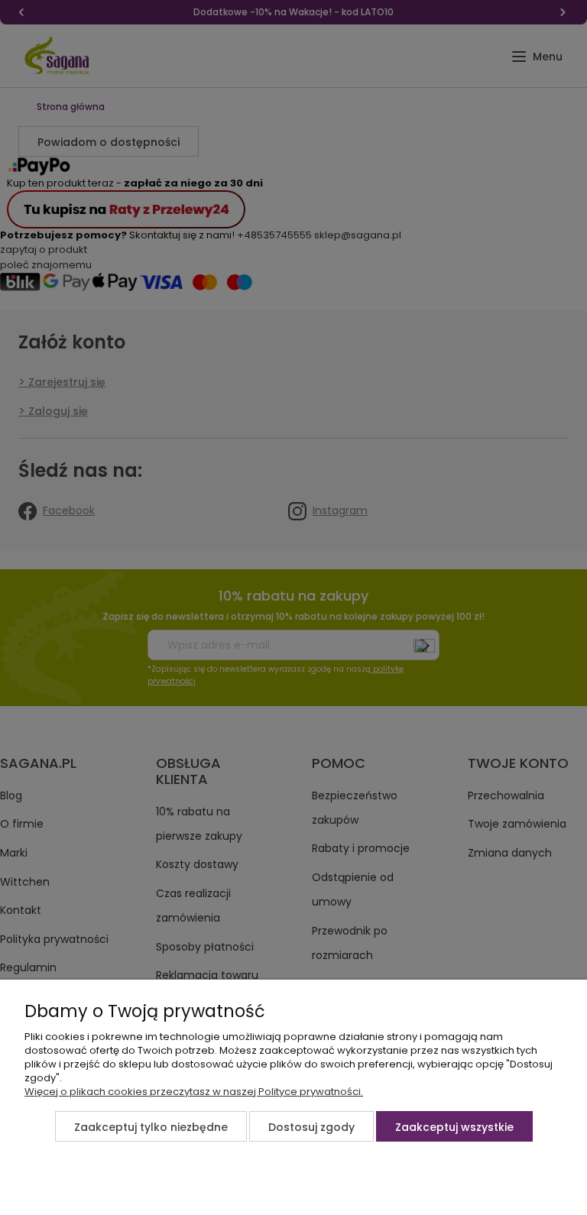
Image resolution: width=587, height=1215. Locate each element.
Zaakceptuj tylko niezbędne (151, 1127)
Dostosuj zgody (311, 1127)
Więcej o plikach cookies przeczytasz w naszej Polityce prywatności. (193, 1091)
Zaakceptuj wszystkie (454, 1127)
